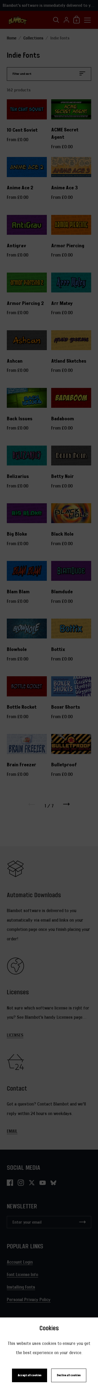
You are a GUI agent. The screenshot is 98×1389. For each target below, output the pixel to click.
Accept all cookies (29, 1375)
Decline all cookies (69, 1375)
